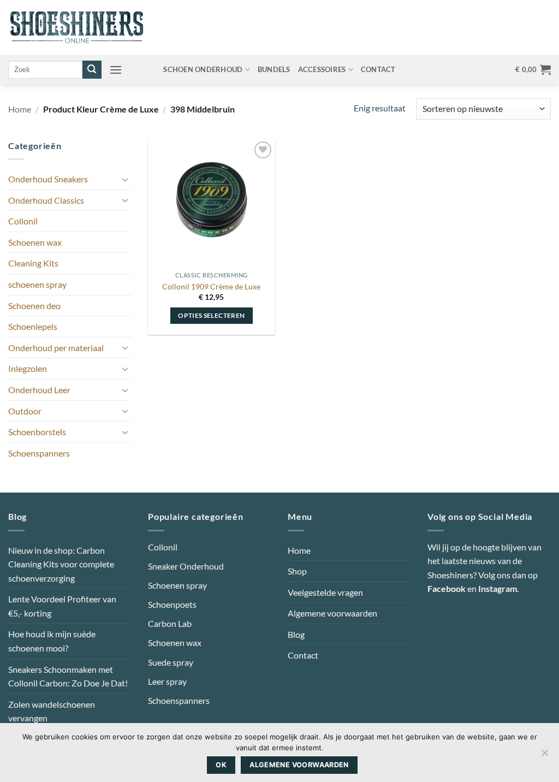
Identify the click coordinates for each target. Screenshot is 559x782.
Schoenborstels (37, 431)
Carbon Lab (170, 623)
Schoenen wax (35, 242)
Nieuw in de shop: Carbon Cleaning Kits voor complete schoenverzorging (61, 564)
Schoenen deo (34, 305)
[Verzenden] (91, 70)
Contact (378, 69)
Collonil (23, 221)
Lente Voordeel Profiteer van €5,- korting (62, 606)
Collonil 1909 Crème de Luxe (211, 286)
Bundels (274, 69)
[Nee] (544, 756)
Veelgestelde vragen (325, 592)
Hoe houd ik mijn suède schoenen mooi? (52, 641)
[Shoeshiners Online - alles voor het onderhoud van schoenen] (76, 27)
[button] (115, 69)
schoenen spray (37, 284)
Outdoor (24, 411)
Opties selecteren (211, 315)
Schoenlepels (32, 326)
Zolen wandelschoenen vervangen (51, 711)
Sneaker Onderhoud (186, 566)
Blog (296, 634)
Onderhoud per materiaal (56, 347)
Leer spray (167, 681)
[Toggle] (125, 179)
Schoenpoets (172, 604)
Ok (221, 765)
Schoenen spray (177, 585)
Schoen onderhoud (202, 69)
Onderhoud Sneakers (48, 179)
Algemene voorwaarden (332, 613)
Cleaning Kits (33, 263)
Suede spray (170, 662)
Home (19, 109)
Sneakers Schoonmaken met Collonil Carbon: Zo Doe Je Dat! (68, 676)
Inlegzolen (27, 368)
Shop (297, 571)
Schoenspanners (39, 453)
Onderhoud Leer (39, 389)
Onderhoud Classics (46, 200)
